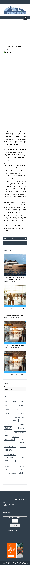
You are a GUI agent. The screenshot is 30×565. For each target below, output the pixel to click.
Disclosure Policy (15, 562)
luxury (22, 457)
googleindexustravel (10, 446)
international (9, 454)
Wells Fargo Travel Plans (10, 238)
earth (23, 439)
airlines (22, 401)
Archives (6, 386)
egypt (6, 443)
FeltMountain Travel (17, 530)
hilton (22, 446)
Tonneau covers (8, 466)
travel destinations (20, 466)
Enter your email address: (15, 524)
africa (6, 401)
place (13, 461)
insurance (9, 450)
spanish (7, 464)
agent (13, 401)
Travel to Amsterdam (20, 469)
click (7, 424)
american (8, 409)
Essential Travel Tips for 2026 (15, 375)
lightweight (9, 457)
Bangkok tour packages (20, 413)
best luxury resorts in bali (19, 417)
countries (22, 428)
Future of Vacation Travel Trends (15, 309)
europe (22, 443)
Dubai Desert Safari (9, 439)
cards (15, 421)
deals (7, 436)
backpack (8, 413)
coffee (22, 424)
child (23, 421)
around (17, 409)
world (21, 473)
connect (8, 428)
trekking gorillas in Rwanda (10, 473)
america (21, 405)
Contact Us (8, 562)
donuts (22, 436)
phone (6, 461)
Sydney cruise (21, 464)
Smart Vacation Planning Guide (15, 315)
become (7, 417)
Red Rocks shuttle (21, 461)
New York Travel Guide (12, 243)
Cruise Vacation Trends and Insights (15, 345)
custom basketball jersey (20, 432)
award (23, 409)
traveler (7, 469)
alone (6, 405)
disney (15, 436)
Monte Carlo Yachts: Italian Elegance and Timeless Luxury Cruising (15, 278)
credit (8, 432)
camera (6, 421)
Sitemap (22, 562)
